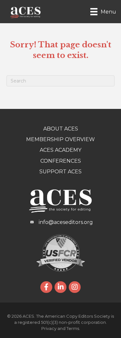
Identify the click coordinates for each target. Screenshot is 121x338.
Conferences (60, 161)
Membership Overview (60, 139)
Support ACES (60, 172)
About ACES (60, 129)
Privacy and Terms (60, 328)
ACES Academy (60, 150)
